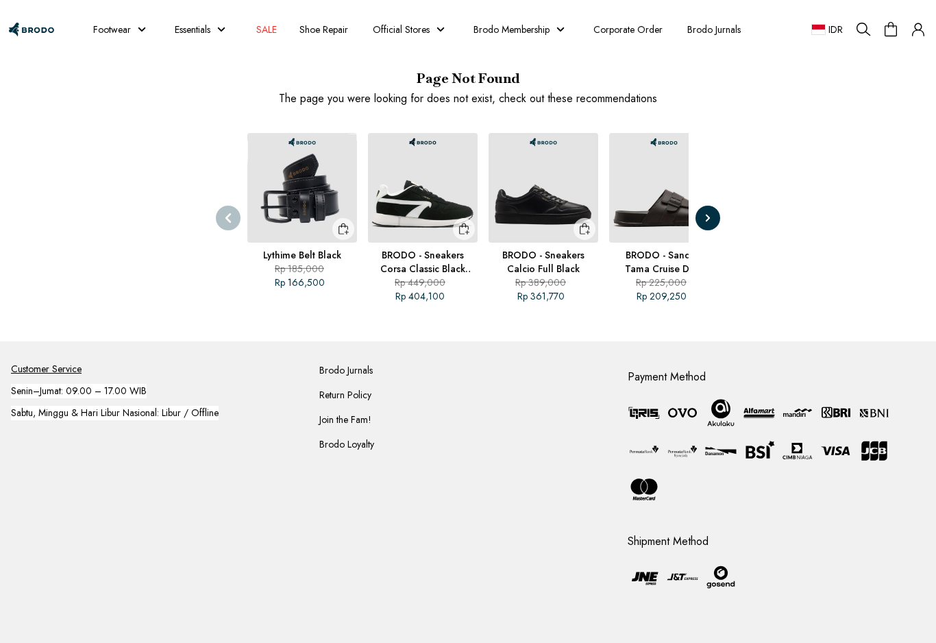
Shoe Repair (323, 29)
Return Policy (345, 395)
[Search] (863, 29)
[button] (918, 29)
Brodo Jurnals (714, 29)
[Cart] (890, 29)
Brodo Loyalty (346, 444)
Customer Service (46, 369)
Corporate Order (628, 29)
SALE (264, 29)
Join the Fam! (345, 419)
